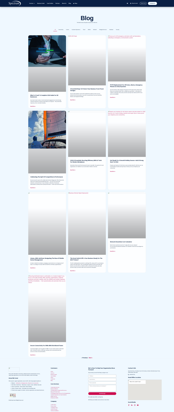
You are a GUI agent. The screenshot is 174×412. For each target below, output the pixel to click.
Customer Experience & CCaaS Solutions (59, 395)
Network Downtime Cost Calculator (121, 242)
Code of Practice (54, 409)
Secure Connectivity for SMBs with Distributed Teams (46, 346)
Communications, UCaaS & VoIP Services (59, 390)
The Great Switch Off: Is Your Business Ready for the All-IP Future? (86, 259)
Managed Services (103, 29)
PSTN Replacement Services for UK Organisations (60, 393)
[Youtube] (138, 405)
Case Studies (53, 376)
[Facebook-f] (129, 405)
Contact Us (53, 379)
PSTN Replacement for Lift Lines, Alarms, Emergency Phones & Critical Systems (126, 86)
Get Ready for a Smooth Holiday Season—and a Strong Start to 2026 (126, 161)
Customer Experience (76, 29)
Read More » (33, 106)
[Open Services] (34, 3)
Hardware (111, 29)
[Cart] (127, 3)
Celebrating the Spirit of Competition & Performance (46, 177)
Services (52, 373)
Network (95, 29)
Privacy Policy (53, 406)
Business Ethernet (54, 389)
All (55, 29)
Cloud (84, 29)
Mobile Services (54, 396)
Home (52, 371)
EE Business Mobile (54, 398)
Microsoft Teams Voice (55, 392)
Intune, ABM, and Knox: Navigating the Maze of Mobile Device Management (47, 259)
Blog (51, 380)
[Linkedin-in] (132, 405)
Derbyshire (30, 383)
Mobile (89, 29)
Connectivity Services (55, 387)
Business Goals (54, 374)
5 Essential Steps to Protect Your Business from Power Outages (87, 89)
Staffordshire (18, 383)
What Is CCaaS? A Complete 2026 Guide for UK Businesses (44, 96)
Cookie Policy (53, 404)
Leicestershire (35, 383)
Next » (91, 358)
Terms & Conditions (54, 410)
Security (117, 29)
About (52, 377)
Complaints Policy (54, 407)
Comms (67, 29)
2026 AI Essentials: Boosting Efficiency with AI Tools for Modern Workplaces (86, 161)
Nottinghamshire (24, 383)
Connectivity (60, 29)
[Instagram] (135, 405)
